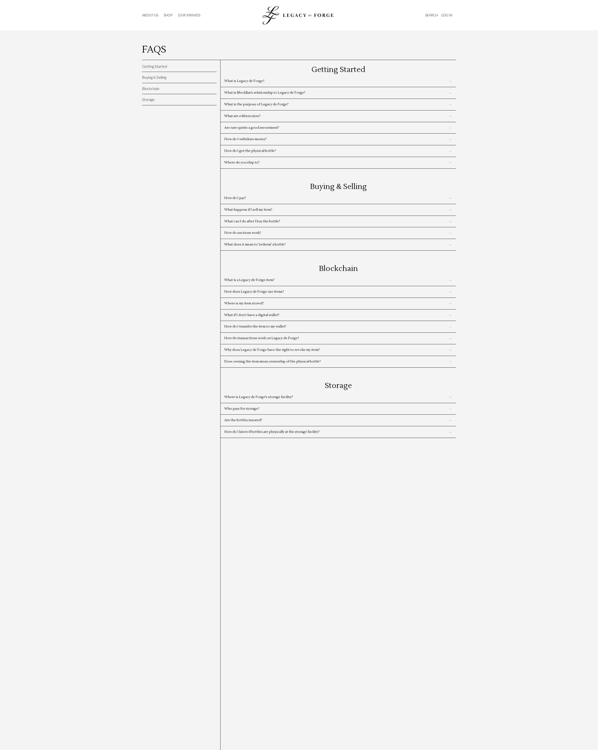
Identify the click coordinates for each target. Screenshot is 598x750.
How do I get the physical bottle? (250, 151)
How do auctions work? (242, 233)
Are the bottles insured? (243, 420)
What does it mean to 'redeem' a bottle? (255, 244)
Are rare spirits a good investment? (251, 128)
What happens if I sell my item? (248, 210)
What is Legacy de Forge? (244, 81)
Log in (446, 15)
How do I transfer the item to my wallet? (255, 326)
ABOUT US (150, 15)
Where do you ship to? (242, 162)
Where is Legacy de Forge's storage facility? (258, 397)
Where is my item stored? (244, 303)
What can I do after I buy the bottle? (252, 221)
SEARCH (431, 15)
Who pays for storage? (241, 409)
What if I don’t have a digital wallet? (251, 315)
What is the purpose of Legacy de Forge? (256, 104)
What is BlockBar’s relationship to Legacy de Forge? (264, 93)
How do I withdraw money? (245, 139)
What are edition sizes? (242, 116)
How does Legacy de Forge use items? (254, 292)
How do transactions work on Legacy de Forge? (261, 338)
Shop (168, 15)
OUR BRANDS (189, 15)
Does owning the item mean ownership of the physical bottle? (272, 361)
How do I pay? (235, 198)
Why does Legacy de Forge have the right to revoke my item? (272, 350)
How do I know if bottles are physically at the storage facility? (272, 432)
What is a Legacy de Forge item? (249, 280)
